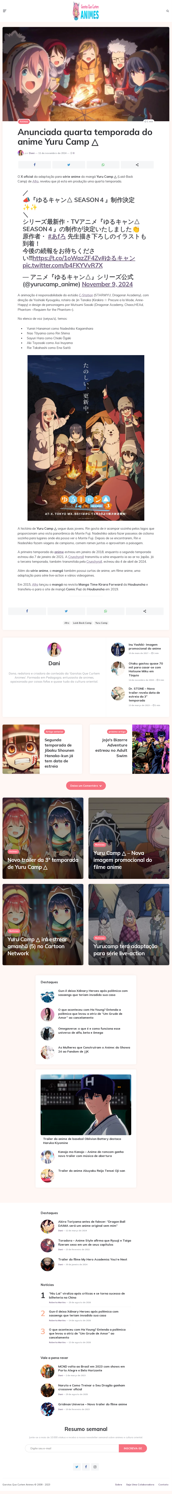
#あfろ (57, 236)
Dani (32, 153)
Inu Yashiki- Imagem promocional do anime (145, 646)
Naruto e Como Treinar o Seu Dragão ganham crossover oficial (91, 1387)
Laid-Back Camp (82, 623)
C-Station (86, 295)
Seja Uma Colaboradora (140, 1484)
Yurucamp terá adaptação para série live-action (125, 950)
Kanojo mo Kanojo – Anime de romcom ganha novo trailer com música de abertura (91, 1154)
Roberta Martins (57, 1302)
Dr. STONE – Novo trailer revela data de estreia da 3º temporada (144, 694)
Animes (24, 121)
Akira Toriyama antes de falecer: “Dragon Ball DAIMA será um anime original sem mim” (91, 1223)
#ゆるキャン (118, 258)
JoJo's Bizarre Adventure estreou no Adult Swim (111, 747)
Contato (163, 1484)
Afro (35, 181)
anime (59, 552)
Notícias (100, 844)
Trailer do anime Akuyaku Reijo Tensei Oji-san (91, 1171)
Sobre (118, 1484)
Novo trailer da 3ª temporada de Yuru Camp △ (43, 863)
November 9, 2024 (107, 284)
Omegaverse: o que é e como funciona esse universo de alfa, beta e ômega (89, 1030)
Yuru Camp (101, 623)
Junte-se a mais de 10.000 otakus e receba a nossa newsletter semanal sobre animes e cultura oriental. (86, 1437)
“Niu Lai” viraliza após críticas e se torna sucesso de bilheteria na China (87, 1295)
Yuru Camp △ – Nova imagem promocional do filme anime (122, 860)
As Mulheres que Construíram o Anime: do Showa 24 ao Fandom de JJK (94, 1049)
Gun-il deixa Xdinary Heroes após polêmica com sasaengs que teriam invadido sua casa (93, 993)
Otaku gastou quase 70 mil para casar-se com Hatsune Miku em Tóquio (146, 669)
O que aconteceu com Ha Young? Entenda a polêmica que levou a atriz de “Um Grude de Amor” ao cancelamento (90, 1013)
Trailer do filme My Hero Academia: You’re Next (92, 1259)
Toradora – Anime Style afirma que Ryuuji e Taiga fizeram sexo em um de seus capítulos (94, 1242)
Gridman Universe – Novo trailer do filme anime (92, 1404)
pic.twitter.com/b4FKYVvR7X (63, 265)
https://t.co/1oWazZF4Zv (67, 258)
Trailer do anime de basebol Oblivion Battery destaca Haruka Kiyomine (82, 1141)
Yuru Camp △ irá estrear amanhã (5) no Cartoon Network (37, 946)
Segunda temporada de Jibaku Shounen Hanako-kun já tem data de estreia (59, 753)
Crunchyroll (76, 557)
